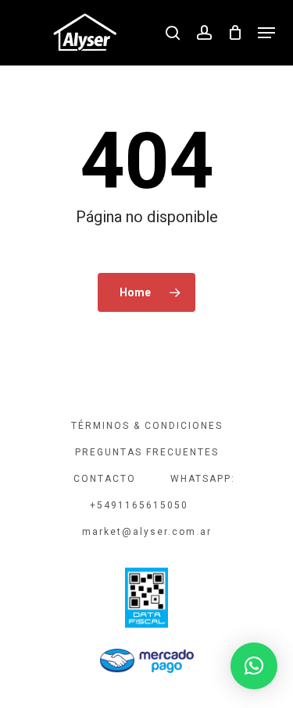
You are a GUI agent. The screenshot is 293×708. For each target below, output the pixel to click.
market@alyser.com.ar (147, 531)
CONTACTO (104, 478)
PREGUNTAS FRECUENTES (147, 452)
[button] (266, 33)
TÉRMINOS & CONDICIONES (147, 425)
